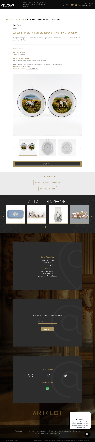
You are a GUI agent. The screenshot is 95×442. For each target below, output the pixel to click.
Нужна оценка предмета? (47, 182)
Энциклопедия (41, 431)
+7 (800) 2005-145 (87, 3)
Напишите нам (47, 189)
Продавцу (18, 431)
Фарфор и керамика (18, 19)
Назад (15, 28)
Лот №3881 (17, 25)
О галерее (52, 431)
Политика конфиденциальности (47, 433)
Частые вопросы (64, 431)
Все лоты (7, 19)
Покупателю (29, 431)
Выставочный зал (47, 176)
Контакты (76, 431)
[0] (72, 5)
